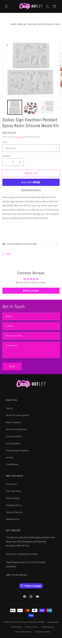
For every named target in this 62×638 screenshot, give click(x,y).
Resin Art (22, 24)
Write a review (31, 290)
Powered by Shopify (36, 622)
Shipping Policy (14, 505)
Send (12, 366)
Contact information (23, 632)
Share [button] (8, 253)
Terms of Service (14, 512)
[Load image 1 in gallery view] (14, 107)
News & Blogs (12, 498)
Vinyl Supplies (13, 443)
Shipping (18, 137)
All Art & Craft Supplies (17, 415)
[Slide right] (58, 108)
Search (9, 408)
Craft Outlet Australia (19, 622)
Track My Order (13, 491)
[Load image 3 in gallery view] (47, 107)
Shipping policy (48, 627)
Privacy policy (16, 627)
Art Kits (9, 457)
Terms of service (32, 627)
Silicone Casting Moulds (40, 24)
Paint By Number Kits (16, 429)
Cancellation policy (42, 632)
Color (4, 142)
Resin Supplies (13, 422)
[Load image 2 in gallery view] (31, 107)
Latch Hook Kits (14, 436)
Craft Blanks (12, 464)
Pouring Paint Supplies (17, 450)
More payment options (31, 189)
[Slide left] (3, 108)
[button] (6, 6)
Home (13, 24)
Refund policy (53, 622)
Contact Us (11, 484)
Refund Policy (13, 519)
